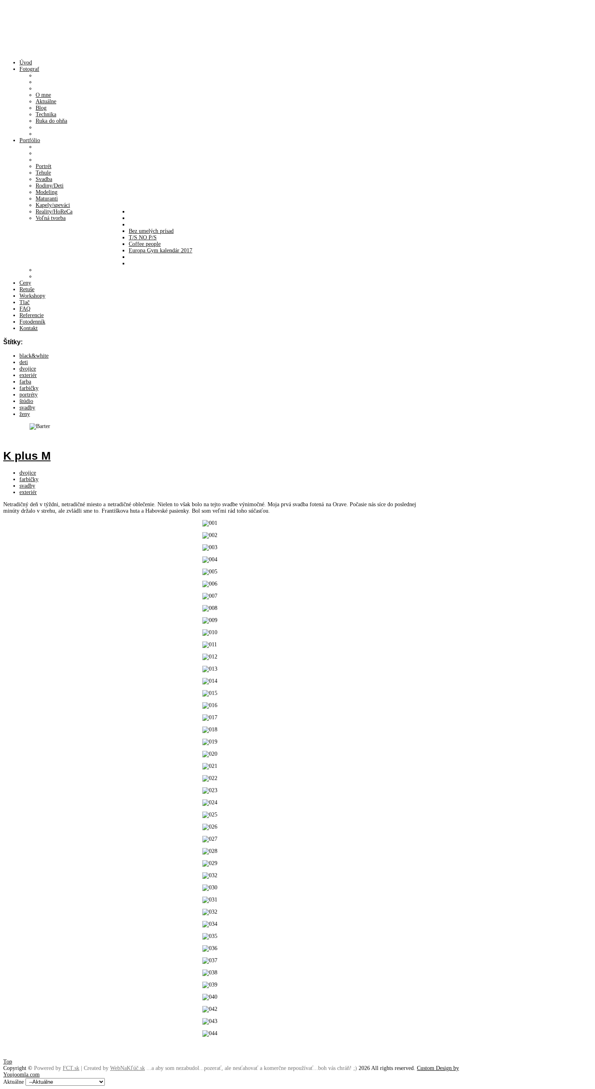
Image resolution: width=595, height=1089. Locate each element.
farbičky (28, 388)
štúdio (26, 401)
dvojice (27, 369)
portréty (28, 395)
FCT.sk (71, 1068)
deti (23, 362)
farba (25, 382)
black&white (34, 356)
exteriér (28, 375)
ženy (24, 414)
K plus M (27, 456)
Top (7, 1062)
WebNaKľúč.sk (127, 1068)
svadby (27, 408)
